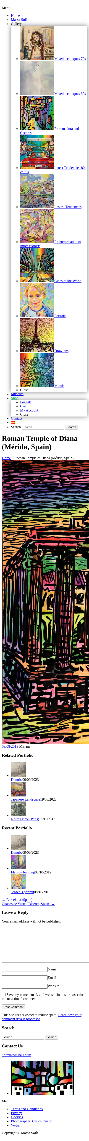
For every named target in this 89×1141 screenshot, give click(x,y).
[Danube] (18, 775)
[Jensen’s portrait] (18, 888)
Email (52, 978)
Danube (16, 779)
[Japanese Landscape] (18, 795)
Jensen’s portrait (22, 892)
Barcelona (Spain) (17, 900)
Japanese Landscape (25, 799)
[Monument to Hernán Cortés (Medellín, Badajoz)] (42, 1093)
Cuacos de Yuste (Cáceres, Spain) (28, 904)
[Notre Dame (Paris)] (18, 815)
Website (53, 986)
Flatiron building (23, 872)
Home (6, 458)
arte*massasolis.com (16, 1055)
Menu (6, 8)
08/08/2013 (10, 746)
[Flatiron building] (18, 868)
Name (52, 969)
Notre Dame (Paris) (25, 819)
